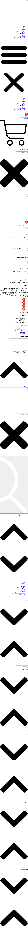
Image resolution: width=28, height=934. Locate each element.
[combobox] (22, 152)
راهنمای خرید (22, 36)
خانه (24, 26)
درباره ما (23, 27)
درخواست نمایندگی (20, 38)
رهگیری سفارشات (20, 32)
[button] (14, 68)
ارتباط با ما (22, 33)
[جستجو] (26, 195)
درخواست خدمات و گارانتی (18, 37)
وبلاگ (24, 34)
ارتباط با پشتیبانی (24, 117)
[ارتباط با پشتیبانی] (26, 115)
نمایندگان (23, 30)
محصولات (22, 29)
